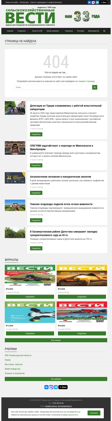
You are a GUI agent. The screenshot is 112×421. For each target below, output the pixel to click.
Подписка (69, 31)
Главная (10, 31)
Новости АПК (37, 31)
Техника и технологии (15, 373)
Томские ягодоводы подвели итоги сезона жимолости (61, 204)
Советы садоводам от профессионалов (46, 2)
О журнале (21, 31)
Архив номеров (53, 31)
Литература (24, 2)
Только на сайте (11, 2)
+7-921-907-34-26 (58, 403)
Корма (8, 360)
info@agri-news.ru (51, 406)
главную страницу (86, 81)
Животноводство (12, 369)
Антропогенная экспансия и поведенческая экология (60, 176)
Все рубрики (56, 379)
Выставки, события (14, 364)
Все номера (56, 340)
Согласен (94, 413)
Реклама (80, 31)
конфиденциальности (69, 415)
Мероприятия (93, 31)
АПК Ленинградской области (18, 355)
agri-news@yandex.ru (65, 406)
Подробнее (36, 134)
